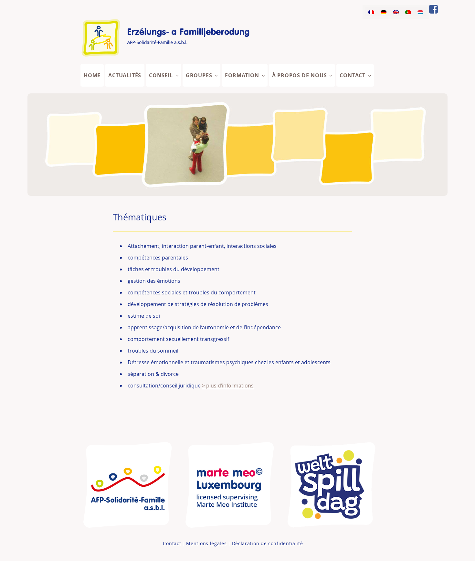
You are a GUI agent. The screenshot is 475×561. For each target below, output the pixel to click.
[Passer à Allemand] (383, 11)
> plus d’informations (228, 385)
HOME (92, 75)
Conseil (161, 75)
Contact (352, 75)
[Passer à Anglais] (396, 11)
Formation (242, 75)
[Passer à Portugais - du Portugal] (408, 11)
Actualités (124, 75)
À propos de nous (299, 75)
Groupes (199, 75)
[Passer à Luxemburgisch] (420, 11)
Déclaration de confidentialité (267, 543)
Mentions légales (206, 543)
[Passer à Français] (371, 11)
